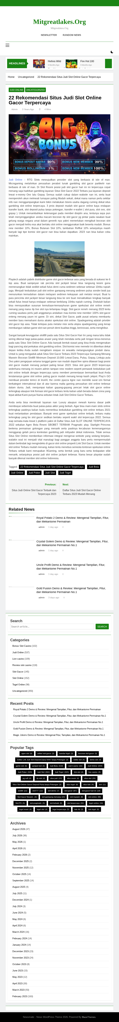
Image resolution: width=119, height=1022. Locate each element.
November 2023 (20, 957)
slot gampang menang (53, 797)
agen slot (26, 753)
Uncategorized (35, 90)
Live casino (18, 658)
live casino (94, 772)
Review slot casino (21, 665)
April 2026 (17, 848)
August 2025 (18, 887)
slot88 (22, 791)
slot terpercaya (75, 803)
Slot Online (17, 678)
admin (14, 109)
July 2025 (17, 893)
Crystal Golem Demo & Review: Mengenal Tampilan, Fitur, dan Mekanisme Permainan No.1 (59, 715)
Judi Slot (50, 472)
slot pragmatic (37, 803)
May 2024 (17, 919)
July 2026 (17, 835)
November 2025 (20, 867)
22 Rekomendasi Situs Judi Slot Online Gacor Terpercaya (52, 467)
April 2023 (17, 983)
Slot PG (20, 803)
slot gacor (70, 791)
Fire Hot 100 (87, 61)
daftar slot (79, 760)
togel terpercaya (61, 809)
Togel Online (18, 684)
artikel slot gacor (45, 753)
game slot (21, 766)
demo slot (95, 760)
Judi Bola (93, 467)
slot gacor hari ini (91, 791)
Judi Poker (34, 472)
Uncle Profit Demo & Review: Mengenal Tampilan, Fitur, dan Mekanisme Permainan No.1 (58, 722)
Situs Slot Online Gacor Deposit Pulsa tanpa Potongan (37, 785)
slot (102, 785)
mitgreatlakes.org (59, 21)
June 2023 (17, 970)
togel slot (42, 809)
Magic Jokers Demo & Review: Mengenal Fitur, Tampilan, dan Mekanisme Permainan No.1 (59, 735)
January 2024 (19, 944)
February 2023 (19, 996)
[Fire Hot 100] (71, 65)
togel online (96, 803)
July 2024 (17, 906)
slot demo (53, 791)
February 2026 (19, 854)
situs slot (90, 778)
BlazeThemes (88, 1017)
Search (102, 626)
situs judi (56, 778)
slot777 (37, 791)
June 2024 (17, 912)
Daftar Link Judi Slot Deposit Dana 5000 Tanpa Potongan (42, 760)
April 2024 (17, 925)
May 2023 (17, 977)
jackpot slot (38, 766)
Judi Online (16, 90)
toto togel (93, 809)
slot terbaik (56, 803)
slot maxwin (76, 797)
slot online (94, 797)
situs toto (88, 785)
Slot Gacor (17, 671)
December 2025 (20, 861)
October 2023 (19, 964)
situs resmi (73, 778)
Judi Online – (17, 179)
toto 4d (78, 809)
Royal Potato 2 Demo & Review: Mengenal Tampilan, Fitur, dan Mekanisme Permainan (57, 709)
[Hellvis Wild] (39, 65)
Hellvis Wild (54, 61)
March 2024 (18, 932)
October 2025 (19, 874)
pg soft (27, 778)
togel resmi (25, 809)
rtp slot (40, 778)
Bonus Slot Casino (21, 646)
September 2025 (20, 880)
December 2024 (20, 899)
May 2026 (17, 841)
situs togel (72, 785)
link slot (78, 772)
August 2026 (18, 829)
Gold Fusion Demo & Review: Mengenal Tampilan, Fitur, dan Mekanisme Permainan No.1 (58, 728)
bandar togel (66, 753)
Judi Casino (75, 766)
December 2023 (20, 951)
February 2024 (19, 938)
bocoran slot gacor (87, 753)
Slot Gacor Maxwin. (27, 797)
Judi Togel (65, 472)
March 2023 (18, 989)
